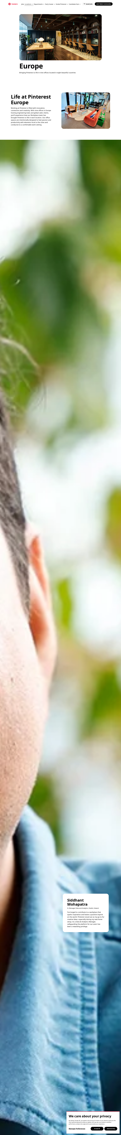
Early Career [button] (49, 4)
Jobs (22, 4)
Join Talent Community (104, 4)
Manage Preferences (77, 1129)
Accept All (97, 1128)
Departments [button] (38, 4)
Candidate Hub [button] (74, 4)
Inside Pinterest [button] (61, 4)
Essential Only (111, 1128)
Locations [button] (28, 4)
